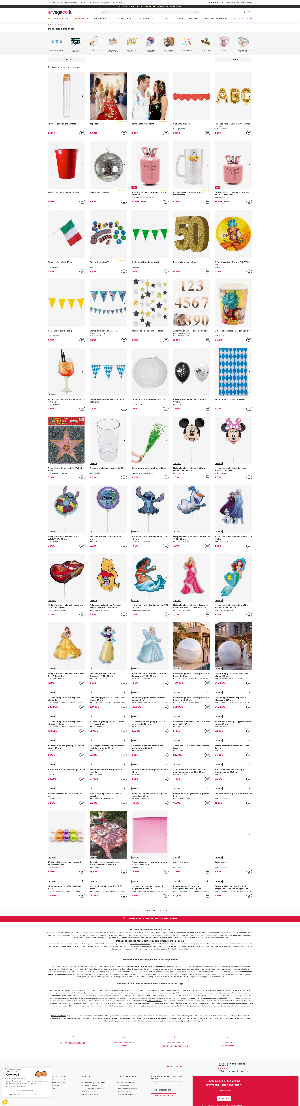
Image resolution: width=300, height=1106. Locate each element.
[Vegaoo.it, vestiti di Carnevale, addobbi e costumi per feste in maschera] (59, 12)
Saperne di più (14, 1094)
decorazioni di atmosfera (132, 1013)
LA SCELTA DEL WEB (72, 1087)
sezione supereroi (154, 1045)
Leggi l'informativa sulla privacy (15, 1086)
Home (50, 24)
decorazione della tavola (140, 988)
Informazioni (120, 3)
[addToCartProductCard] (82, 133)
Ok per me (39, 1094)
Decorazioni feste (58, 1060)
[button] (243, 12)
